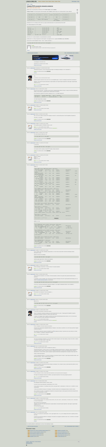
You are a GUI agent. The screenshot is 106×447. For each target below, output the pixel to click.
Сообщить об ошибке (29, 442)
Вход (78, 1)
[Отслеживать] (77, 13)
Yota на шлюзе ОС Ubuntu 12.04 (35, 433)
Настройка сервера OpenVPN (62, 433)
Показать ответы (36, 287)
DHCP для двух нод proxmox (33, 52)
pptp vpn (35, 7)
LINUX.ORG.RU (31, 1)
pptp (33, 7)
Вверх (79, 441)
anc (34, 334)
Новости (39, 1)
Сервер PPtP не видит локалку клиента (40, 6)
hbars (35, 108)
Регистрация (74, 1)
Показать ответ (36, 102)
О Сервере (27, 441)
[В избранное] (77, 10)
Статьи (46, 1)
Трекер (56, 1)
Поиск (59, 1)
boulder (33, 45)
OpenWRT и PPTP (33, 436)
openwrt (31, 7)
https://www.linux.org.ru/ (29, 443)
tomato (39, 7)
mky (34, 84)
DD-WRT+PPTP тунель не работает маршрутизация (39, 430)
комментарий (32, 88)
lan (28, 7)
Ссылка (28, 50)
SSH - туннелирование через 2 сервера (71, 52)
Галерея (43, 1)
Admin (31, 4)
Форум (49, 1)
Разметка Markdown (38, 441)
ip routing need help (60, 436)
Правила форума (32, 441)
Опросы (52, 1)
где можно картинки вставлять (42, 279)
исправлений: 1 (54, 320)
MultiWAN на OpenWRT (61, 430)
